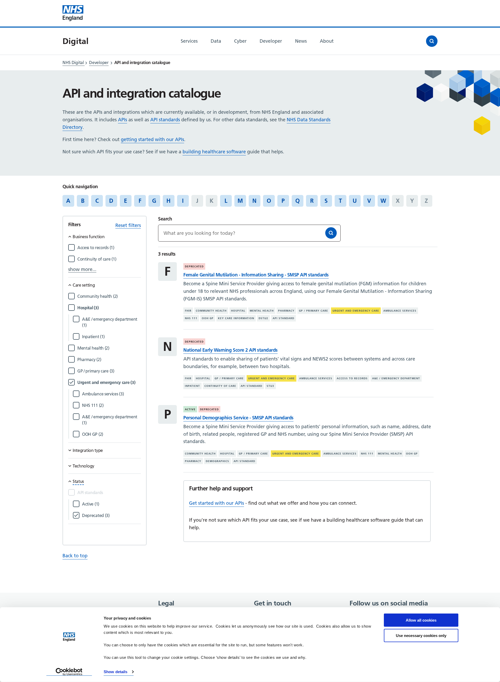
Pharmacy (286, 310)
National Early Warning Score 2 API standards (230, 350)
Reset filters (128, 225)
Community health (211, 310)
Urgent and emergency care (356, 310)
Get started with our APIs (216, 503)
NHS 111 (191, 318)
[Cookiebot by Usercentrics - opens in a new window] (69, 672)
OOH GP (208, 318)
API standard (283, 318)
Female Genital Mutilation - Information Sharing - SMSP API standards (255, 275)
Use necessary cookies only (421, 635)
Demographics (217, 461)
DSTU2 (263, 318)
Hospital (238, 310)
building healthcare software (214, 152)
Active (190, 409)
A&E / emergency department (396, 378)
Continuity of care (220, 386)
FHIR (188, 310)
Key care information (236, 318)
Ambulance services (399, 310)
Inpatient (192, 386)
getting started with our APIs (152, 139)
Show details (115, 672)
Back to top (75, 556)
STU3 (270, 386)
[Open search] (432, 41)
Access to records (352, 378)
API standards (165, 120)
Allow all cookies (421, 620)
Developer (98, 62)
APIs (122, 120)
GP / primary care (313, 310)
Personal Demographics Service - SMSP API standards (238, 418)
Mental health (262, 310)
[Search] (331, 233)
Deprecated (194, 266)
